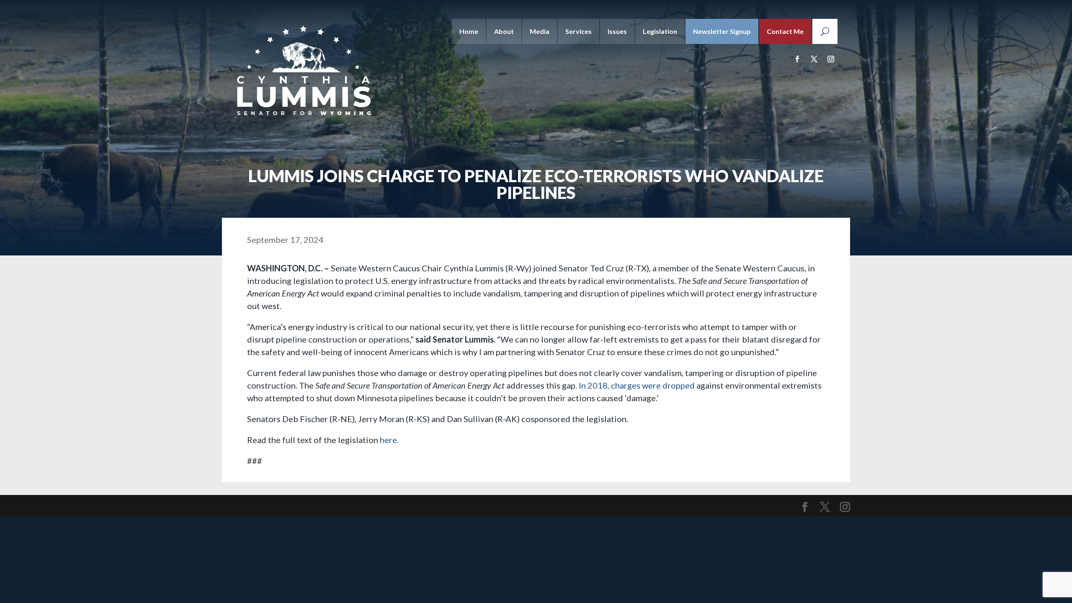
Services (578, 31)
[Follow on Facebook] (797, 59)
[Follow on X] (814, 59)
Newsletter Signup (722, 31)
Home (468, 31)
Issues (617, 31)
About (504, 31)
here (388, 440)
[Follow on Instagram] (831, 59)
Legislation (660, 31)
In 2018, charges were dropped (637, 385)
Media (539, 31)
